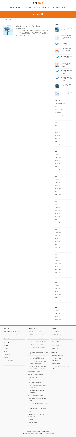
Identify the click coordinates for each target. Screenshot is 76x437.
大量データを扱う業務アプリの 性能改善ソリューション (66, 37)
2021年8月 (57, 276)
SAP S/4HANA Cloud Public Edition (37, 334)
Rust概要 (31, 419)
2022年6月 (57, 244)
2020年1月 (57, 316)
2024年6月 (57, 170)
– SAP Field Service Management (38, 341)
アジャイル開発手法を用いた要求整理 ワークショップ (39, 386)
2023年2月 (57, 219)
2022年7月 (57, 241)
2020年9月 (57, 304)
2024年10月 (58, 157)
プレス (56, 119)
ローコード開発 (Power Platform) (35, 395)
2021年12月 (58, 263)
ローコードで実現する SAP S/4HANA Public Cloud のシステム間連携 (38, 357)
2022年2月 (57, 257)
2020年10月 (58, 301)
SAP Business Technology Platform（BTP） (37, 348)
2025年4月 (57, 145)
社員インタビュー (56, 341)
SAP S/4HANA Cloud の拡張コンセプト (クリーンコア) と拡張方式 (66, 72)
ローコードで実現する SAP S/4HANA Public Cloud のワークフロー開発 (38, 367)
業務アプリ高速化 (33, 422)
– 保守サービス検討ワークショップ (38, 344)
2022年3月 (57, 254)
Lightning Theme (37, 433)
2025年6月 (57, 138)
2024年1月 (57, 185)
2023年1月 (57, 223)
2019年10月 (58, 319)
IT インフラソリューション (34, 411)
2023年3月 (57, 216)
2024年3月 (57, 179)
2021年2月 (57, 288)
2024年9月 (57, 160)
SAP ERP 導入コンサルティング (35, 331)
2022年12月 (58, 226)
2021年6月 (57, 279)
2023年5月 (57, 210)
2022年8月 (57, 238)
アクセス (6, 351)
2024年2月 (57, 182)
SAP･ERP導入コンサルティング (11, 331)
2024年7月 (57, 166)
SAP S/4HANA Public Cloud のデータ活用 (39, 353)
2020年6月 (57, 310)
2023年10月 (58, 194)
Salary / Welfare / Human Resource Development (60, 359)
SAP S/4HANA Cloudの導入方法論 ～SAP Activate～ (66, 58)
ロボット (57, 122)
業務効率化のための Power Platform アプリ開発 (38, 399)
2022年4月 (57, 251)
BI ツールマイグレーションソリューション (38, 378)
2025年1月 (57, 151)
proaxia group (55, 348)
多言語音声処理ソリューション (35, 371)
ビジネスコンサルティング (10, 334)
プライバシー (7, 354)
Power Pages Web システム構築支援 (37, 408)
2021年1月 (57, 291)
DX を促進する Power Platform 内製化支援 (38, 404)
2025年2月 (57, 148)
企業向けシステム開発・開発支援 (35, 374)
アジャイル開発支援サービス (35, 382)
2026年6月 (57, 135)
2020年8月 (57, 307)
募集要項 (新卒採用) (56, 331)
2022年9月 (57, 235)
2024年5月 (57, 173)
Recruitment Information (57, 355)
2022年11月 (58, 229)
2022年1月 (57, 260)
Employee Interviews (56, 363)
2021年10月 (58, 269)
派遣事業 (6, 357)
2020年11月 (58, 297)
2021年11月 (58, 266)
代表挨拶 (6, 348)
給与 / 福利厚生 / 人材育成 (58, 338)
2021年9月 (57, 272)
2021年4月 (57, 282)
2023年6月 (57, 207)
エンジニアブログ (59, 109)
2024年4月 (57, 176)
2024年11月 (58, 154)
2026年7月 (57, 132)
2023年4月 (57, 213)
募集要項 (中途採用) (56, 334)
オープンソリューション (60, 112)
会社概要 (6, 345)
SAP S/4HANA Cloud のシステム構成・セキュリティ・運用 (66, 79)
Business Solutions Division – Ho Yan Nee (61, 367)
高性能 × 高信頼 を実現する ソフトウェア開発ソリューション (66, 50)
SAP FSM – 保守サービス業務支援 (37, 338)
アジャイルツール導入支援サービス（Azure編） (38, 391)
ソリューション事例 (59, 115)
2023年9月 (57, 198)
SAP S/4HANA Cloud (60, 103)
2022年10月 (58, 232)
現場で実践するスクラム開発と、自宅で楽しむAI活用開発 (66, 65)
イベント (57, 106)
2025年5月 (57, 141)
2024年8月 (57, 163)
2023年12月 (58, 188)
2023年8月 (57, 201)
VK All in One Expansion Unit (48, 433)
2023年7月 (57, 204)
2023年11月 (58, 191)
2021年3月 (57, 285)
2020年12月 (58, 294)
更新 (56, 125)
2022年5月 (57, 247)
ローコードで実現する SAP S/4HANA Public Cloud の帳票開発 (38, 362)
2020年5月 (57, 313)
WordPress (30, 433)
